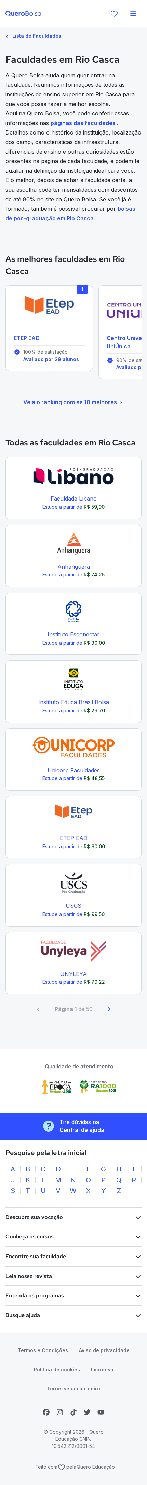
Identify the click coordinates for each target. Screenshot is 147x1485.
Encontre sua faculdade (35, 1256)
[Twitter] (87, 1412)
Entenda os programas (34, 1295)
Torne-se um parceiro (73, 1388)
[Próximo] (109, 1009)
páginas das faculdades (84, 123)
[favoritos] (114, 13)
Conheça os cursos (29, 1236)
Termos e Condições (43, 1350)
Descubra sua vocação (34, 1217)
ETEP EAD (27, 338)
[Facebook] (46, 1412)
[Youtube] (100, 1412)
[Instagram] (59, 1412)
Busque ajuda (22, 1315)
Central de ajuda (81, 1129)
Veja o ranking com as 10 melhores (70, 402)
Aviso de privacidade (104, 1350)
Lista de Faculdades (36, 36)
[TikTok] (73, 1412)
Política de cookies (57, 1369)
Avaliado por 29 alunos (51, 359)
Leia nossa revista (28, 1276)
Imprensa (102, 1369)
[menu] (133, 13)
